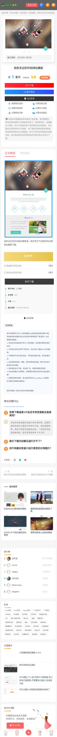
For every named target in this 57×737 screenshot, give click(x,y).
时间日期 (36, 626)
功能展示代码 (43, 614)
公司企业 (7, 614)
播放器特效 (8, 626)
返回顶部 (34, 634)
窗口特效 (45, 630)
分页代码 (33, 614)
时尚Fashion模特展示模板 (15, 509)
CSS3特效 (8, 610)
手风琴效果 (34, 622)
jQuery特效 (26, 610)
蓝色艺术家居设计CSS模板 (42, 475)
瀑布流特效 (28, 630)
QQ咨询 (30, 99)
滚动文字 (19, 630)
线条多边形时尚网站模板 (25, 391)
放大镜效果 (18, 626)
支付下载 (29, 85)
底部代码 (19, 622)
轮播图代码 (25, 634)
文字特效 (27, 626)
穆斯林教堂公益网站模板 (41, 533)
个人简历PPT (37, 610)
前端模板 (32, 13)
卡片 (6, 618)
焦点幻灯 (37, 630)
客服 (33, 618)
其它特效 (24, 614)
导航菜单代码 (9, 622)
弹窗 (26, 622)
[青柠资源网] (9, 5)
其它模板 (16, 614)
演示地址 (30, 92)
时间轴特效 (45, 626)
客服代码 (40, 618)
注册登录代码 (9, 630)
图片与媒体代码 (15, 618)
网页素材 (23, 13)
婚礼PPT (25, 618)
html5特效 (17, 610)
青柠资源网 (14, 13)
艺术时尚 (8, 325)
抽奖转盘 (43, 622)
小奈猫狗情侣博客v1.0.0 (30, 653)
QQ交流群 (16, 725)
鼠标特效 (43, 634)
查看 (20, 288)
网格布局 (7, 634)
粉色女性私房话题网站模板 (15, 475)
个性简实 (46, 610)
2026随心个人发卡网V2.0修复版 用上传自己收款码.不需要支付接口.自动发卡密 (36, 680)
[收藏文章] (15, 460)
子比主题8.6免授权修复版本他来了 (34, 690)
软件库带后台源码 (27, 665)
